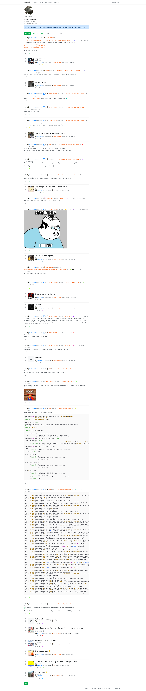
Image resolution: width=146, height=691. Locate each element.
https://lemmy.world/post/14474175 (34, 44)
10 (37, 299)
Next (26, 683)
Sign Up (119, 2)
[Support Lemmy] (61, 2)
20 (37, 139)
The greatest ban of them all (72, 282)
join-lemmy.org (117, 688)
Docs (105, 688)
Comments (35, 33)
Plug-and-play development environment (68, 144)
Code (110, 688)
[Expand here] (31, 61)
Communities (35, 2)
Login (114, 2)
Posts (41, 33)
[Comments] (31, 621)
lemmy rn (67, 316)
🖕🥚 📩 (67, 209)
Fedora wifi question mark (64, 368)
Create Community (53, 2)
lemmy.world (38, 60)
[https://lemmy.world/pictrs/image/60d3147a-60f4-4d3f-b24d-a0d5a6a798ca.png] (31, 359)
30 (37, 192)
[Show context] (72, 40)
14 (37, 646)
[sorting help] (61, 33)
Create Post (43, 2)
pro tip (61, 198)
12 (37, 310)
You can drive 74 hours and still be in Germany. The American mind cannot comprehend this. (47, 40)
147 (37, 667)
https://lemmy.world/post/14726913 (34, 46)
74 (37, 635)
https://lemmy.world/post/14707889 (34, 47)
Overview (27, 33)
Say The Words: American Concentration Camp (68, 70)
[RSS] (63, 33)
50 (37, 363)
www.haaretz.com (39, 631)
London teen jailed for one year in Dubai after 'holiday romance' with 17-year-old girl (45, 269)
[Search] (110, 2)
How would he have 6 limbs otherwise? (74, 93)
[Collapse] (25, 38)
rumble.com (35, 98)
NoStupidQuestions (67, 381)
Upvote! (27, 2)
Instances (100, 688)
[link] (74, 40)
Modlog (94, 688)
